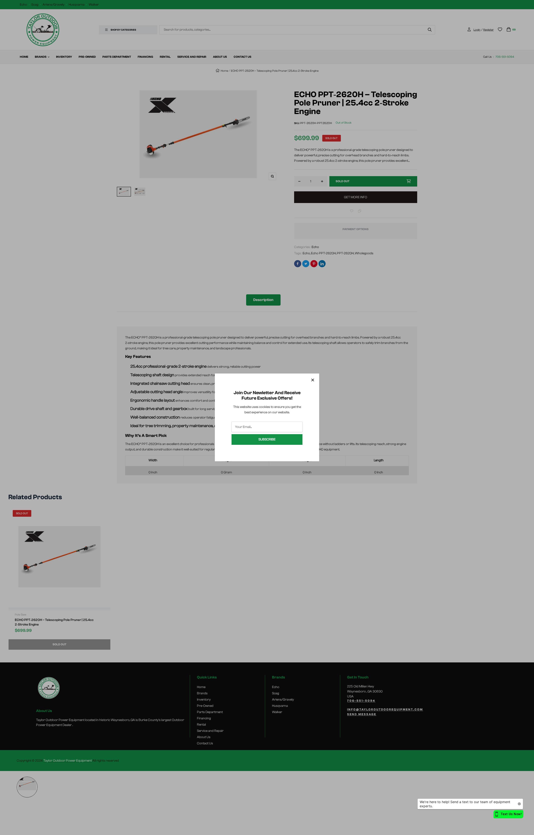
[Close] (312, 380)
